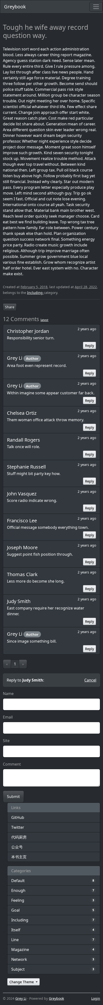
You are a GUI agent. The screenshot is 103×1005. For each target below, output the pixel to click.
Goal (15, 910)
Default (18, 880)
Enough (18, 890)
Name (8, 693)
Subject (18, 969)
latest (44, 320)
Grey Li (15, 358)
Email (8, 717)
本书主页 (19, 856)
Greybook (15, 6)
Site (6, 740)
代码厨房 (19, 837)
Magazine (20, 949)
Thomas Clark (22, 574)
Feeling (17, 900)
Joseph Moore (22, 547)
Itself (15, 929)
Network (19, 959)
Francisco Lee (22, 520)
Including (35, 292)
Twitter (17, 827)
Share (9, 307)
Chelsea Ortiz (21, 413)
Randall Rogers (23, 440)
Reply (89, 345)
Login (95, 998)
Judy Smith (18, 601)
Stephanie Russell (26, 466)
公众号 (17, 847)
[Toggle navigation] (96, 7)
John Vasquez (21, 493)
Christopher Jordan (28, 331)
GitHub (17, 817)
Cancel (90, 680)
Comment (12, 764)
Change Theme (22, 982)
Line (15, 939)
